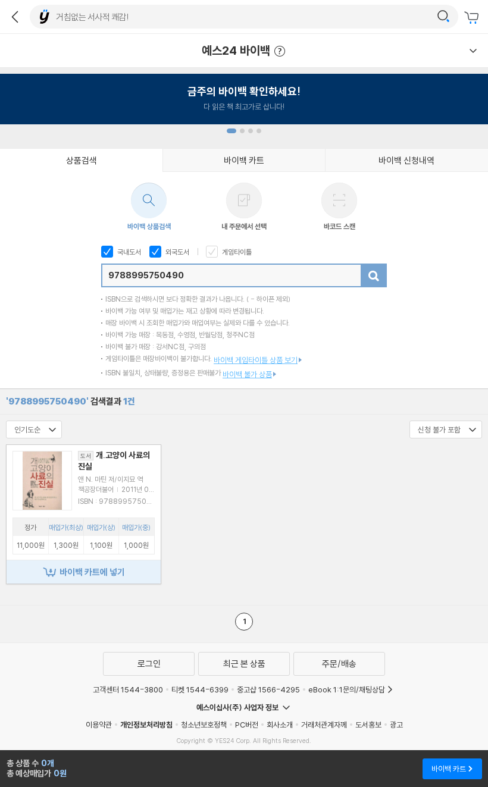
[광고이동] (443, 17)
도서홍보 (368, 724)
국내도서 (128, 251)
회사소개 (280, 724)
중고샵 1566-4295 (268, 689)
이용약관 (99, 724)
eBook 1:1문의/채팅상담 (346, 689)
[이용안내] (473, 50)
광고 (396, 724)
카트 (473, 18)
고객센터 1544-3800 (128, 689)
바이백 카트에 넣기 (92, 572)
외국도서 (176, 251)
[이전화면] (15, 17)
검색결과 (70, 401)
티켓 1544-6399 (200, 689)
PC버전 (246, 724)
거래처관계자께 (324, 724)
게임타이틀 (236, 251)
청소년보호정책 (204, 724)
